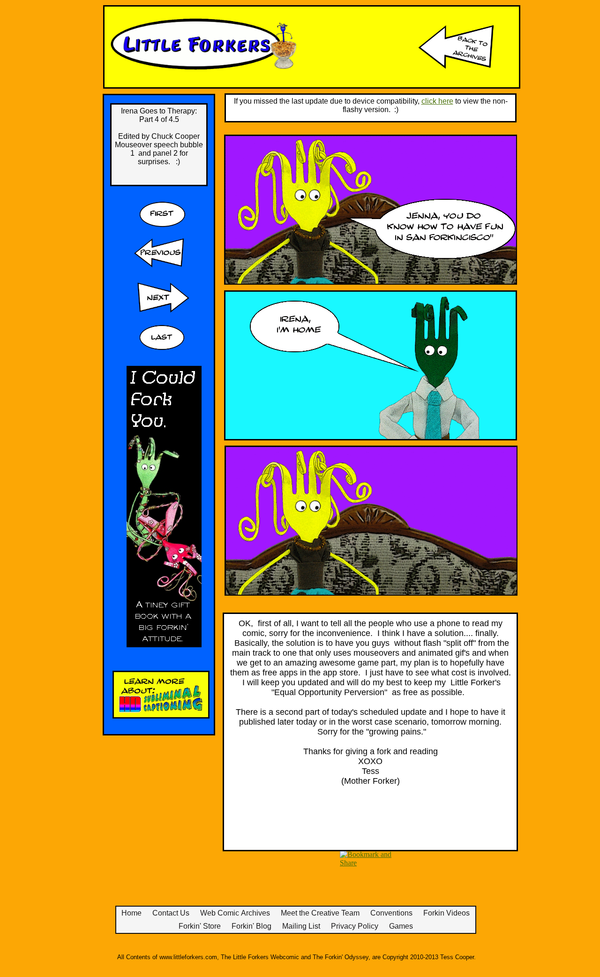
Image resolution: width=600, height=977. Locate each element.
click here (437, 101)
